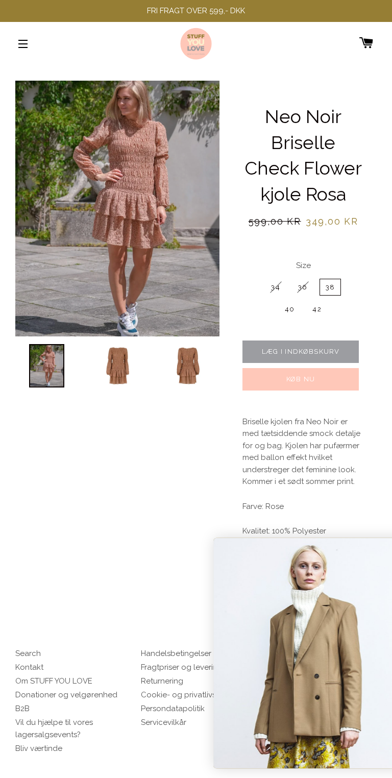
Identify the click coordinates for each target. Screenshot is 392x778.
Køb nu (300, 379)
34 (275, 287)
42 (317, 309)
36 (303, 287)
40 (290, 309)
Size (303, 265)
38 (330, 287)
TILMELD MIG (289, 739)
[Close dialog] (373, 547)
